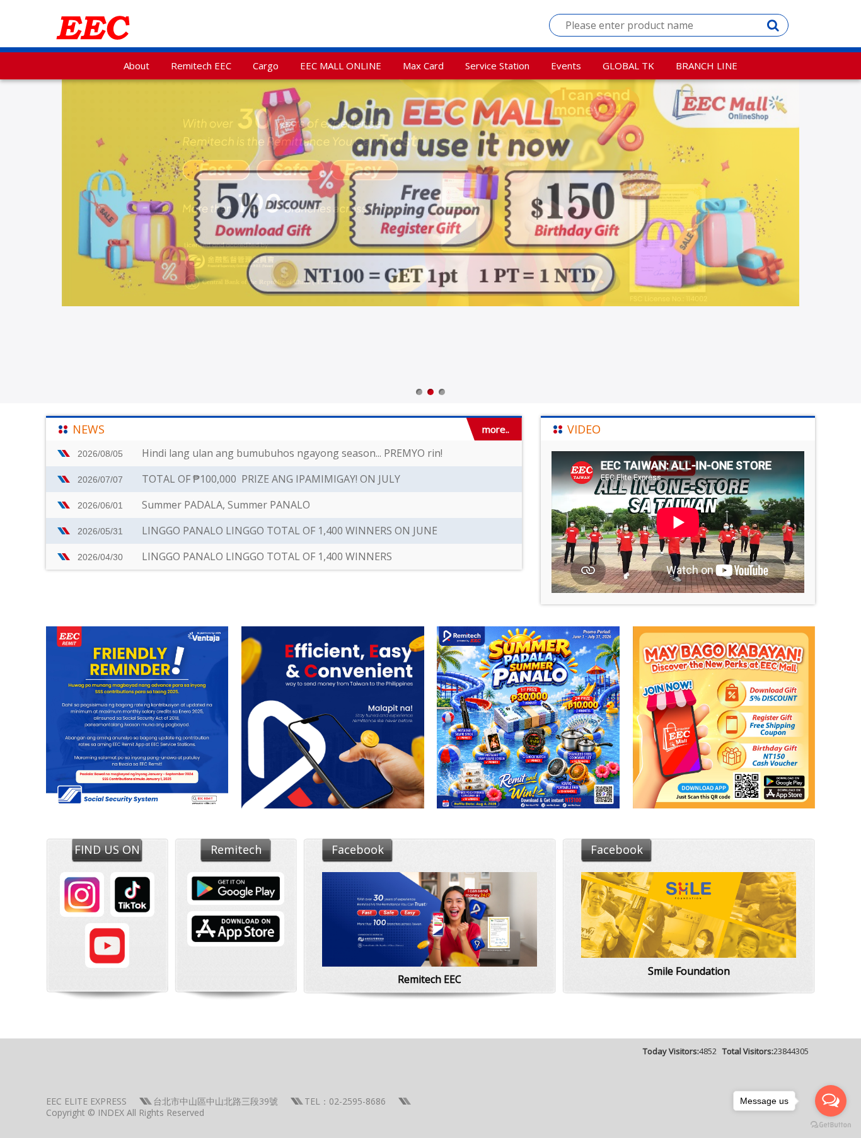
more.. (495, 429)
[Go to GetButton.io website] (831, 1125)
